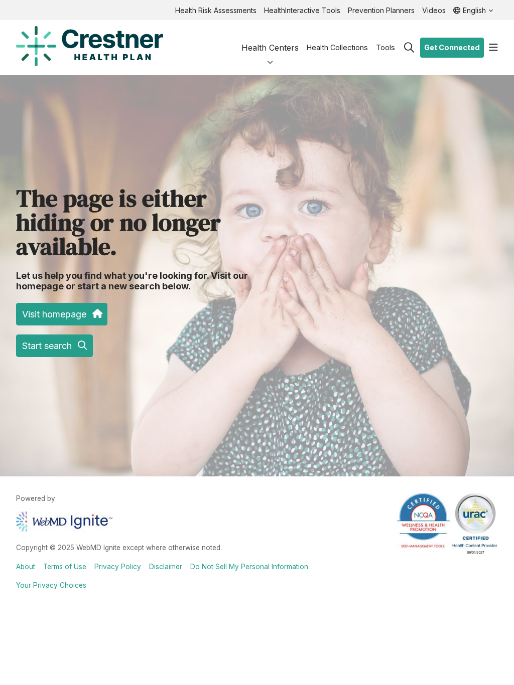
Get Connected (452, 47)
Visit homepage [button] (54, 314)
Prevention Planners (381, 10)
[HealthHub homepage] (89, 47)
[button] (493, 48)
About (25, 567)
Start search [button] (47, 345)
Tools (385, 47)
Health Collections (337, 47)
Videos (434, 10)
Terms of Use (64, 567)
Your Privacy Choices (51, 585)
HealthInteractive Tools (302, 10)
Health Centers (270, 48)
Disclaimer (165, 567)
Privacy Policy (117, 567)
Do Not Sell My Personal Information (249, 567)
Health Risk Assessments (215, 10)
